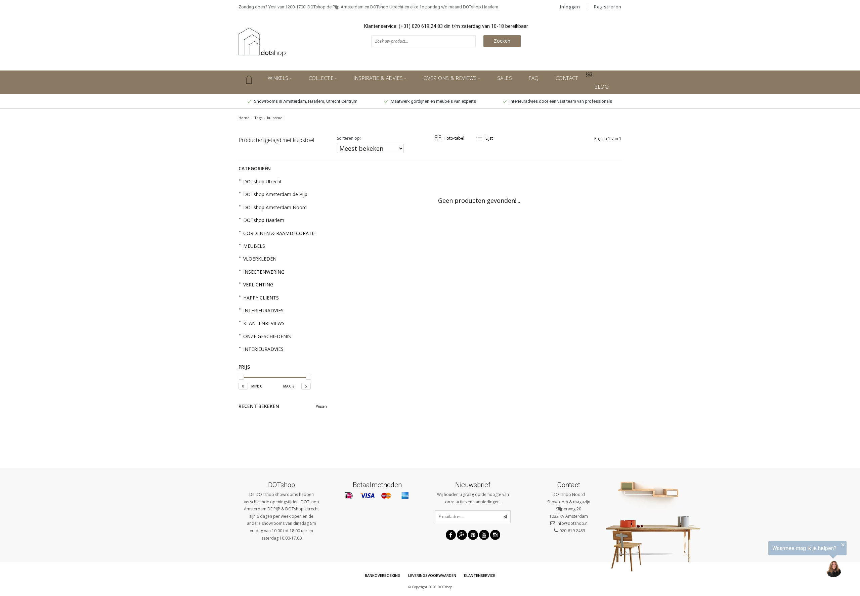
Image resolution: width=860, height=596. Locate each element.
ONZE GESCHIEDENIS (267, 336)
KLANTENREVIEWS (264, 323)
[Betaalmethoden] (348, 496)
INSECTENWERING (264, 272)
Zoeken (502, 41)
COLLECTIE (321, 78)
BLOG (601, 86)
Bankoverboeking (382, 575)
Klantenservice (479, 575)
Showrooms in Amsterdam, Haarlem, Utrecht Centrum (305, 101)
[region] (777, 561)
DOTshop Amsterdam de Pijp (275, 194)
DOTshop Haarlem (263, 220)
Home (244, 117)
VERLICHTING (258, 284)
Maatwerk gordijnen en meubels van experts (433, 101)
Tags (258, 117)
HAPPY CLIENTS (261, 297)
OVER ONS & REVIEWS (450, 78)
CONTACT (567, 78)
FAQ (534, 78)
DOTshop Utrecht (262, 181)
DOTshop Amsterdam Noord (275, 207)
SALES (504, 78)
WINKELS (278, 78)
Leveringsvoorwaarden (432, 575)
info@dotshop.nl (573, 523)
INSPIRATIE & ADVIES (378, 78)
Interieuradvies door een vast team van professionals (560, 101)
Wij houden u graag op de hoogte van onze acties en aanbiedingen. (473, 498)
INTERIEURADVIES (263, 310)
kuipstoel (275, 117)
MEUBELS (254, 246)
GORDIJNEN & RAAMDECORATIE (279, 233)
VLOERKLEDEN (259, 259)
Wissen (321, 406)
